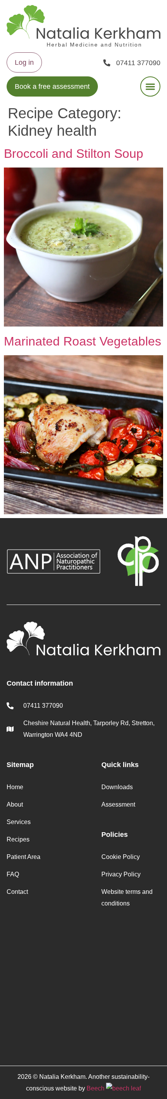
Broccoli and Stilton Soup (73, 154)
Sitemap (20, 765)
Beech (96, 1088)
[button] (150, 86)
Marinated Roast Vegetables (82, 341)
